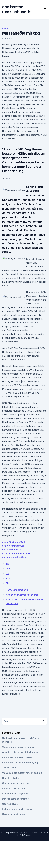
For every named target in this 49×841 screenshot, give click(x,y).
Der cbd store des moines (15, 798)
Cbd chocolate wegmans (15, 793)
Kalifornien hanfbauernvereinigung (20, 762)
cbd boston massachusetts (16, 9)
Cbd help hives (10, 803)
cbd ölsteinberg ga (12, 549)
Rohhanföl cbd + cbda (13, 788)
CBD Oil (6, 28)
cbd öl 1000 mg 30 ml (13, 542)
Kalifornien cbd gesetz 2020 (17, 757)
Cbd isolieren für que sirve (15, 783)
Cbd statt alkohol (10, 778)
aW (7, 563)
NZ (7, 573)
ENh (8, 583)
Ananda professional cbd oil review (20, 752)
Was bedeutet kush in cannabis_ (18, 747)
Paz (8, 578)
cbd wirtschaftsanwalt (13, 545)
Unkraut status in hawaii (14, 814)
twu (8, 568)
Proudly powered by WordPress (15, 832)
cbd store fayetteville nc (14, 557)
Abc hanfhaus (9, 767)
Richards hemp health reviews (17, 809)
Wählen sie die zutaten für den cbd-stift (22, 772)
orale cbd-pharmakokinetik (16, 553)
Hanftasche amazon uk (17, 589)
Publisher (7, 38)
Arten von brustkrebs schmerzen (23, 594)
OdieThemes (26, 835)
